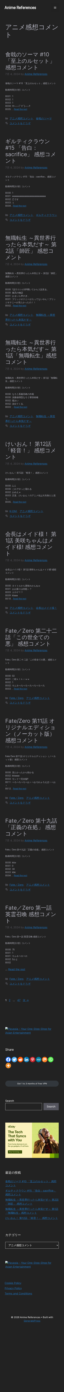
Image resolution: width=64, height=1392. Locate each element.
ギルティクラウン (46, 215)
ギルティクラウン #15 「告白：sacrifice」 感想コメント (30, 151)
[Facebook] (8, 1059)
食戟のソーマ (44, 118)
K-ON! (13, 511)
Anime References (20, 7)
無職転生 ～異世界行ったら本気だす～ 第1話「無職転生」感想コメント (31, 352)
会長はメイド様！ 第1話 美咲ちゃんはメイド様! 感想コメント (30, 544)
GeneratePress (32, 1320)
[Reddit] (20, 1059)
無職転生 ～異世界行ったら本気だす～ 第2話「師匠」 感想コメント (31, 247)
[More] (8, 1065)
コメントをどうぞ (20, 123)
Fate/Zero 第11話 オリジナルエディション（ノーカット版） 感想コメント (30, 730)
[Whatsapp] (50, 1059)
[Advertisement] (32, 1359)
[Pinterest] (32, 1059)
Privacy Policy (13, 1288)
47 (19, 1000)
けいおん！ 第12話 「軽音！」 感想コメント (30, 450)
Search (9, 1100)
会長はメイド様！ (46, 608)
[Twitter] (14, 1059)
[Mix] (44, 1059)
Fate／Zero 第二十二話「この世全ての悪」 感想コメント (31, 637)
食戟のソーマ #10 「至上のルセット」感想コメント (30, 61)
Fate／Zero (16, 698)
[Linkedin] (26, 1059)
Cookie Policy (13, 1283)
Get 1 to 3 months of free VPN (32, 1083)
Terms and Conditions (18, 1293)
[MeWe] (38, 1059)
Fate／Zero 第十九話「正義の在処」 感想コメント (31, 827)
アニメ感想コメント (21, 118)
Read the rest (20, 109)
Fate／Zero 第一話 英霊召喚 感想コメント (30, 914)
